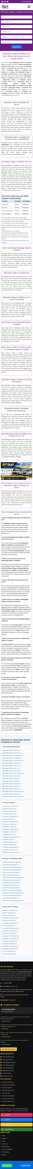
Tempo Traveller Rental (8, 1095)
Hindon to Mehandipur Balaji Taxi (11, 872)
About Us (4, 1138)
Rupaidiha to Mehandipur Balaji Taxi (11, 890)
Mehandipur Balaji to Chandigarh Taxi (12, 755)
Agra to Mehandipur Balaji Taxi (10, 898)
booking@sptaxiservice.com (10, 986)
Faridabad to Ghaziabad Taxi (10, 821)
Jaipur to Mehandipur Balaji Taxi (10, 875)
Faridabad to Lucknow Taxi (9, 832)
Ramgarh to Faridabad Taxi (9, 943)
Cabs (3, 1141)
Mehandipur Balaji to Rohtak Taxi (11, 786)
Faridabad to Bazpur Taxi (9, 811)
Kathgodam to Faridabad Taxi (10, 931)
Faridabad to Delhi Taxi (8, 819)
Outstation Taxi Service (8, 1090)
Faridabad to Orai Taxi (8, 839)
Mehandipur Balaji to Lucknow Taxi (11, 771)
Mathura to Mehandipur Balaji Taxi (11, 880)
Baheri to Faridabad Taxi (8, 913)
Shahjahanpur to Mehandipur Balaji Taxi (13, 893)
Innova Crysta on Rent (8, 1098)
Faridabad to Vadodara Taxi (9, 850)
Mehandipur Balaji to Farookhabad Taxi (12, 760)
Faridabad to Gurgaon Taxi (9, 824)
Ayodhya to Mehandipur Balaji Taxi (11, 862)
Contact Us (5, 1144)
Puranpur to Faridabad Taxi (9, 941)
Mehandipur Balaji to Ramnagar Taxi (12, 783)
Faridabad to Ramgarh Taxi (9, 842)
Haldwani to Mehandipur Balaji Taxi (11, 870)
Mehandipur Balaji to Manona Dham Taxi (13, 773)
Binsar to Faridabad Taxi (8, 915)
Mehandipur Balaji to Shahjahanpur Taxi (13, 791)
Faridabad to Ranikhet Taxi (9, 844)
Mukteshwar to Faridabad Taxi (10, 936)
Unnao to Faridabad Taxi (9, 951)
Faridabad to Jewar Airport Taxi (10, 852)
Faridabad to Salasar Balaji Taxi (10, 847)
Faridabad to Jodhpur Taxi (9, 826)
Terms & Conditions (7, 1149)
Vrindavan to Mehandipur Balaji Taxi (12, 895)
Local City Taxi (6, 1093)
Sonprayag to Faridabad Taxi (10, 948)
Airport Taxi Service (7, 1087)
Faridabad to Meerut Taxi (9, 834)
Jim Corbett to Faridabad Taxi (10, 928)
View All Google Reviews (9, 1049)
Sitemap (4, 1154)
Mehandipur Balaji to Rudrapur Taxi (11, 789)
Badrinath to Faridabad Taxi (9, 910)
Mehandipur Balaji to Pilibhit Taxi (11, 781)
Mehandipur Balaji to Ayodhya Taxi (11, 753)
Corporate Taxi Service (8, 1101)
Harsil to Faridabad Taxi (8, 925)
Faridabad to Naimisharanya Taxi (11, 837)
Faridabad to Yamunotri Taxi (10, 806)
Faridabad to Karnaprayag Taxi (10, 829)
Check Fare (16, 47)
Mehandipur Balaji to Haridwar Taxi (11, 765)
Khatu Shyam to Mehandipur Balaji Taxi (12, 877)
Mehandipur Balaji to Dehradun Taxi (11, 758)
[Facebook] (2, 1)
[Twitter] (5, 1)
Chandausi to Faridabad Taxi (10, 918)
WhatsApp (7, 1165)
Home (3, 1135)
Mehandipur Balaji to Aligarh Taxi (11, 750)
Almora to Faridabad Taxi (9, 954)
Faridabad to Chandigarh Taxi (10, 816)
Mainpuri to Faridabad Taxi (9, 933)
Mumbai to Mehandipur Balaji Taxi (11, 882)
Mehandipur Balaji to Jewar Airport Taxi (12, 796)
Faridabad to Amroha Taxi (9, 809)
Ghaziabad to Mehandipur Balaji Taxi (12, 867)
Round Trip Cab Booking (8, 1085)
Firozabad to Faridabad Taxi (9, 923)
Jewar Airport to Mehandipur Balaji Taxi (12, 900)
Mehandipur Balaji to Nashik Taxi (11, 778)
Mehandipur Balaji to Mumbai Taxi (11, 776)
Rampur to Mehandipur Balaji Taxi (11, 888)
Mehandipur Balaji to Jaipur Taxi (10, 768)
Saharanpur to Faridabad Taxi (10, 946)
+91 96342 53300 (7, 983)
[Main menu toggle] (28, 6)
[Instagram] (7, 1)
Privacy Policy (6, 1146)
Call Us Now (26, 1165)
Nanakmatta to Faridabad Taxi (10, 938)
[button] (26, 1)
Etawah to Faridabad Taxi (9, 920)
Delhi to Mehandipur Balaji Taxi (10, 864)
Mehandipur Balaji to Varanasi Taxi (11, 794)
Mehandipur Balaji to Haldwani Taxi (11, 763)
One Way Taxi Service (8, 1082)
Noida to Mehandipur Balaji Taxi (10, 885)
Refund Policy (5, 1152)
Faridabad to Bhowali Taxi (9, 814)
